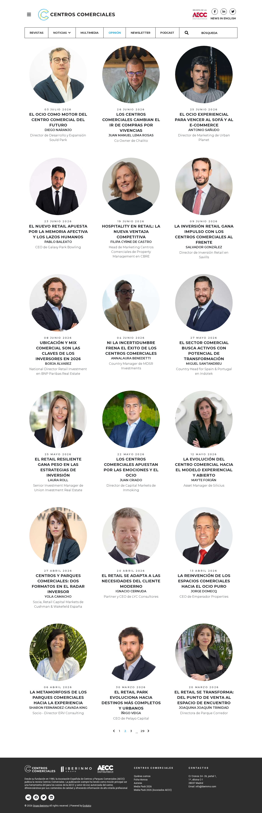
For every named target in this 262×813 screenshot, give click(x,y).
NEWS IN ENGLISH (223, 18)
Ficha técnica (140, 779)
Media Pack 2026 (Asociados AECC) (153, 790)
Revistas (36, 32)
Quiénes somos (142, 776)
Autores (138, 783)
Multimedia (89, 32)
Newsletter (140, 32)
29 (142, 731)
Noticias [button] (60, 32)
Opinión (115, 32)
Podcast (167, 32)
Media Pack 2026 (143, 786)
